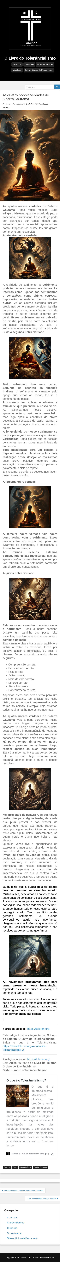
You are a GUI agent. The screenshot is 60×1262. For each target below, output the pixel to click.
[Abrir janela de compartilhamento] (52, 1153)
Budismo (7, 1167)
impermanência (25, 1167)
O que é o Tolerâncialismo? (26, 1080)
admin (8, 104)
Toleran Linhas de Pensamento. (39, 70)
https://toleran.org (38, 1028)
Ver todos (17, 64)
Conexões (29, 64)
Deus (15, 1167)
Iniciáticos (17, 70)
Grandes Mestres (45, 64)
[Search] (57, 87)
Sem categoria (14, 1233)
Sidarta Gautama (40, 1167)
